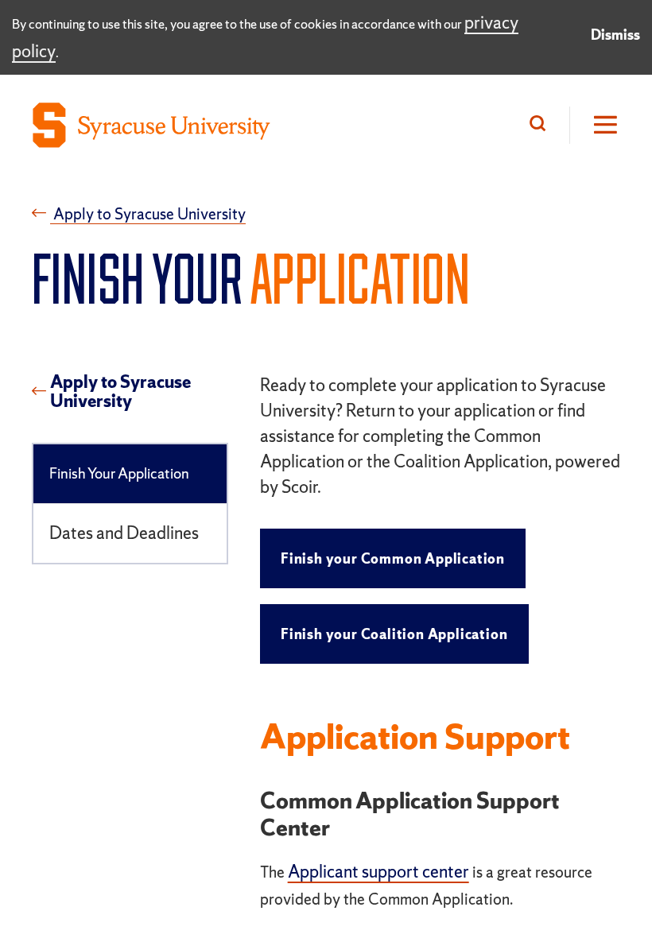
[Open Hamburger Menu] (594, 125)
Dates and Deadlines (124, 533)
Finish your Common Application (393, 558)
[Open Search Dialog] (541, 125)
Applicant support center (378, 871)
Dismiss (615, 34)
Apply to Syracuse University (120, 392)
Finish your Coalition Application (394, 634)
